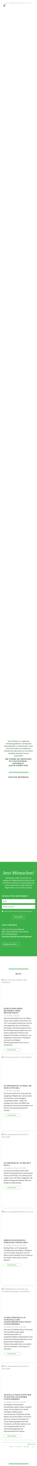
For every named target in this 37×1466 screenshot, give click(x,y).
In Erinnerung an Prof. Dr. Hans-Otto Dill (18, 1087)
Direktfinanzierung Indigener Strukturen (16, 1241)
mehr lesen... (12, 1050)
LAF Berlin (9, 1016)
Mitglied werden (9, 944)
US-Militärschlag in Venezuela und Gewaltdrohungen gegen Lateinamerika (17, 1321)
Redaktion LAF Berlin (12, 1168)
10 (25, 1447)
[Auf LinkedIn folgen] (34, 8)
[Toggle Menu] (4, 4)
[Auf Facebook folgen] (29, 4)
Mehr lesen (18, 843)
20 (28, 1447)
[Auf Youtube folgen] (29, 8)
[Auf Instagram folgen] (34, 4)
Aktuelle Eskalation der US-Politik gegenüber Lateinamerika (17, 1397)
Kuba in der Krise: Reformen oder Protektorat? (18, 795)
